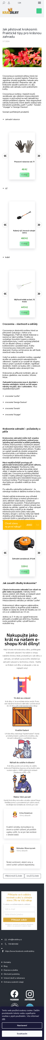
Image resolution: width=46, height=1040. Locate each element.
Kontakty (7, 962)
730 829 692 (13, 944)
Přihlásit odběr (19, 919)
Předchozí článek (13, 876)
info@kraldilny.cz (15, 939)
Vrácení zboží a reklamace (14, 978)
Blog (5, 966)
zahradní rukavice (12, 119)
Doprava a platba (11, 970)
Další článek (33, 876)
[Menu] (39, 3)
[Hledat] (3, 3)
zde (3, 1019)
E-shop (24, 174)
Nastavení (22, 1025)
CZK (19, 3)
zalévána (10, 469)
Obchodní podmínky (12, 974)
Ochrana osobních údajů (14, 982)
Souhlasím (22, 1033)
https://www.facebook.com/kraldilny (19, 951)
